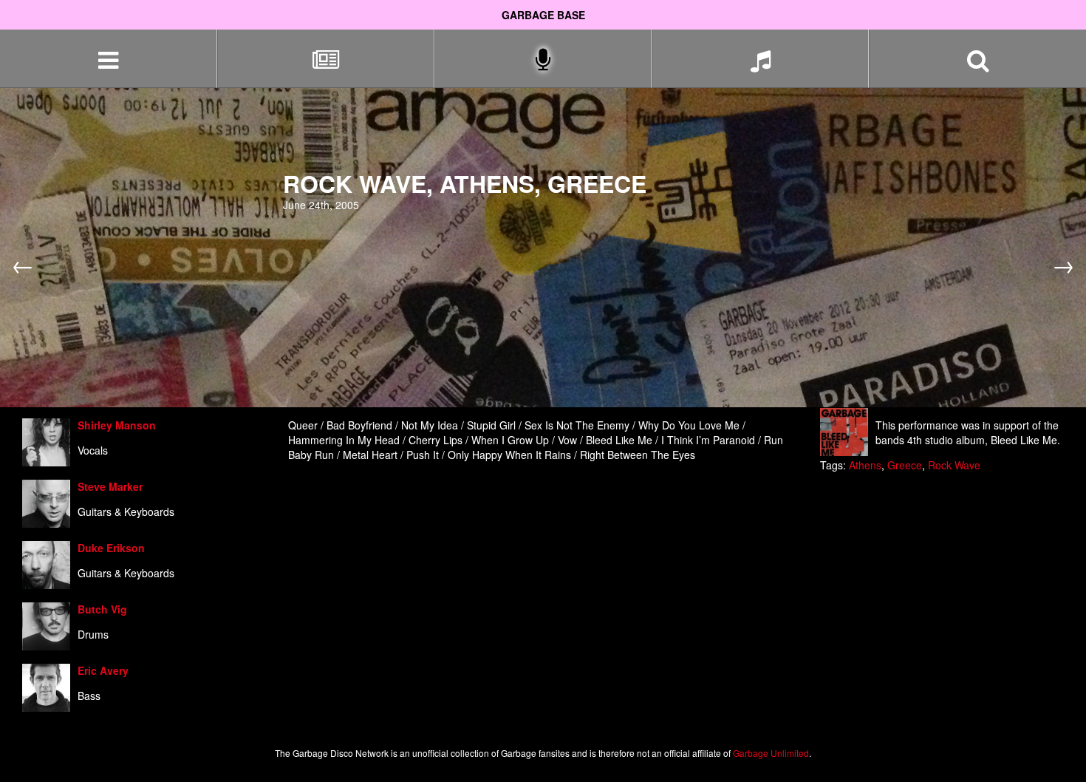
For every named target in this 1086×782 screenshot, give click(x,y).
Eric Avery (103, 670)
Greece (904, 465)
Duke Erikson (111, 547)
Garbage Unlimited (771, 753)
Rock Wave (954, 465)
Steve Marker (110, 486)
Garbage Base (543, 14)
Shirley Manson (117, 425)
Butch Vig (102, 609)
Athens (865, 465)
